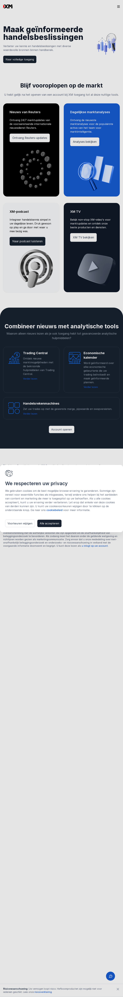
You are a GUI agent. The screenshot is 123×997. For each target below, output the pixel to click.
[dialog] (61, 498)
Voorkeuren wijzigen (20, 523)
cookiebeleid (54, 510)
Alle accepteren (49, 523)
